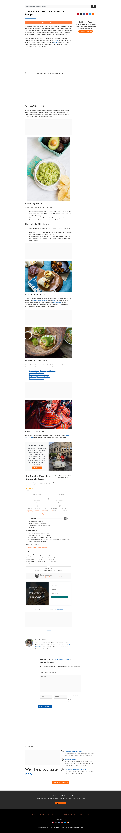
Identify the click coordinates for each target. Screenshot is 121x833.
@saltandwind (48, 577)
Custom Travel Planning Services (75, 769)
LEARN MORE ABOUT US (85, 31)
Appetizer (29, 510)
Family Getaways (70, 759)
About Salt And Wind (62, 814)
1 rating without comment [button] (62, 659)
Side (28, 512)
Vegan (44, 512)
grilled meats (57, 302)
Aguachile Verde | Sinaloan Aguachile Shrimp (42, 371)
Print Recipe (38, 494)
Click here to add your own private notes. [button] (36, 547)
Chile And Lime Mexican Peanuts (39, 375)
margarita (56, 42)
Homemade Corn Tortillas (36, 373)
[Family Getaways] (62, 759)
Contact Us (86, 814)
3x (69, 518)
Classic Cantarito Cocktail (36, 379)
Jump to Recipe (49, 23)
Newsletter (54, 814)
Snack (31, 512)
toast (53, 300)
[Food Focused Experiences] (62, 751)
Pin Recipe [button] (61, 494)
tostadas (44, 300)
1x (65, 518)
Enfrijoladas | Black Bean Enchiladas (39, 377)
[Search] (93, 6)
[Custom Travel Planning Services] (62, 769)
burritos (38, 300)
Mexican (37, 510)
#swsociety (58, 577)
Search (33, 814)
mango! (56, 40)
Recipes (49, 630)
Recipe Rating (44, 672)
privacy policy (60, 609)
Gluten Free (44, 510)
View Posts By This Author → (44, 651)
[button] (93, 2)
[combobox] (58, 6)
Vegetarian (44, 514)
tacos (34, 300)
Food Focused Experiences (73, 751)
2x (67, 518)
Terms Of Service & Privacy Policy (76, 814)
